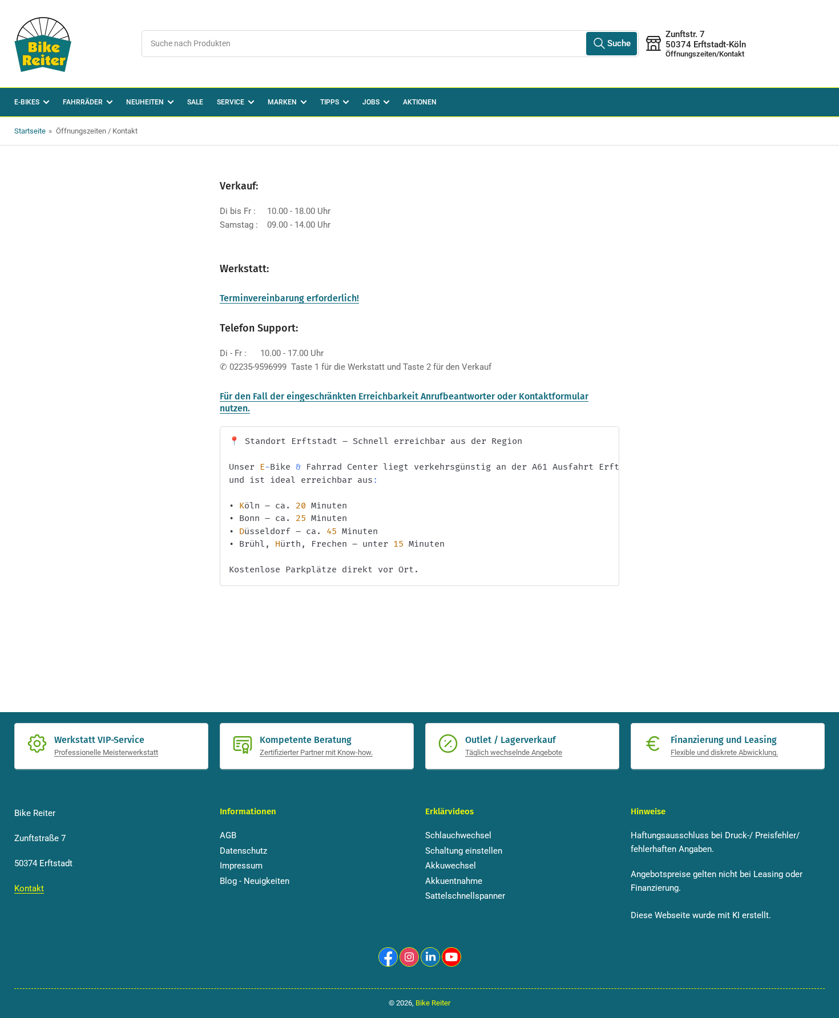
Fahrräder (83, 102)
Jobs (371, 102)
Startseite (30, 131)
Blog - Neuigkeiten (254, 881)
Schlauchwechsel (458, 835)
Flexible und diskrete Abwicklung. (724, 752)
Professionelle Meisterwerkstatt (106, 752)
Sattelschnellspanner (465, 896)
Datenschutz (243, 851)
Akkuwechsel (450, 866)
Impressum (241, 866)
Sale (195, 102)
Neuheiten (145, 102)
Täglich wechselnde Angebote (513, 752)
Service (230, 102)
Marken (282, 102)
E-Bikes (26, 102)
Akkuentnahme (453, 881)
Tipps (329, 102)
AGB (228, 835)
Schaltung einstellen (463, 851)
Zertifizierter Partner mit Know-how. (316, 752)
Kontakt (29, 888)
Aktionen (420, 102)
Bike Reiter (433, 1003)
